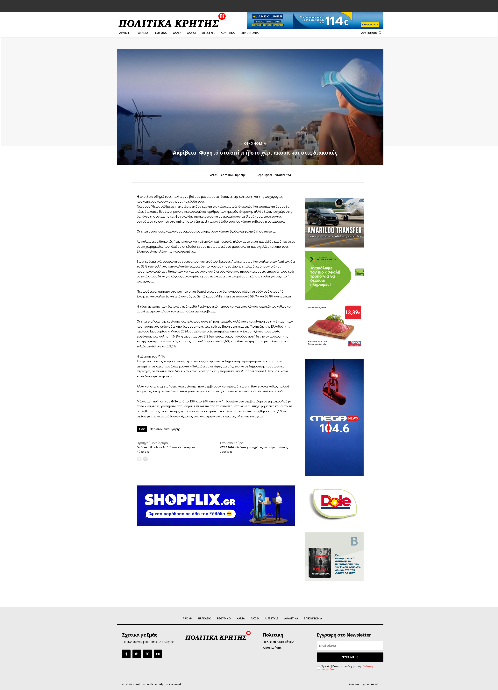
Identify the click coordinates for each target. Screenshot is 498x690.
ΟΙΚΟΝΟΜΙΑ (255, 143)
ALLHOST (372, 684)
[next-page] (145, 459)
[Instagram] (136, 654)
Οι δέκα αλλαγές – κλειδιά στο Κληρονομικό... (167, 447)
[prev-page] (139, 459)
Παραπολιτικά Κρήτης (165, 429)
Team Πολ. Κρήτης (232, 175)
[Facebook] (126, 654)
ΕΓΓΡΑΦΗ (348, 657)
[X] (147, 654)
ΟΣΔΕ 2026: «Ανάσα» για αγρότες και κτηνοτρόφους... (255, 447)
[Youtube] (158, 654)
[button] (372, 33)
